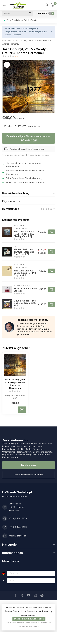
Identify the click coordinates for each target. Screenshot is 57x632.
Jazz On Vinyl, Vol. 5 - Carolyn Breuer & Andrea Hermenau (15, 383)
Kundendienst (28, 465)
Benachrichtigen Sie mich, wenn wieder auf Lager (28, 138)
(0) (16, 56)
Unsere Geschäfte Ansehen (28, 474)
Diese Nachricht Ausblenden (29, 618)
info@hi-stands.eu (17, 535)
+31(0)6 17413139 (18, 518)
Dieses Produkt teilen (37, 155)
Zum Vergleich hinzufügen (13, 155)
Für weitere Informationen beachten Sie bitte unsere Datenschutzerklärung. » (29, 624)
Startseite (6, 40)
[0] (53, 5)
